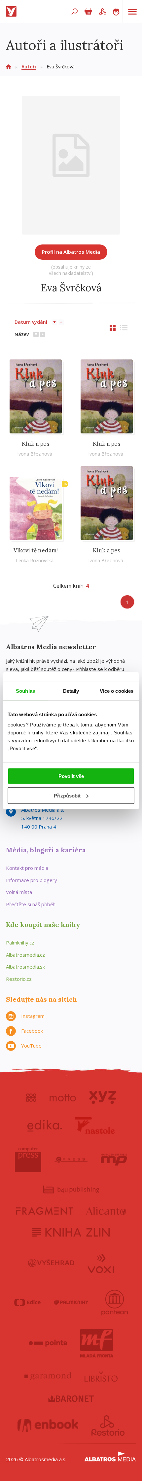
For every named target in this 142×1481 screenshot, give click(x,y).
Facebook (32, 1030)
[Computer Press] (28, 1159)
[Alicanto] (106, 1211)
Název (22, 334)
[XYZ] (103, 1097)
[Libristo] (101, 1376)
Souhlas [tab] (25, 690)
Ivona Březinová (34, 454)
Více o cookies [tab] (116, 690)
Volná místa (19, 892)
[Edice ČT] (27, 1302)
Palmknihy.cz (20, 942)
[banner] (12, 11)
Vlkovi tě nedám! (36, 550)
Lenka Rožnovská (34, 560)
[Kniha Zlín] (71, 1232)
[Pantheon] (114, 1302)
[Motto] (63, 1097)
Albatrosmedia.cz (25, 954)
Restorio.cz (19, 979)
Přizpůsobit (67, 795)
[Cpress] (71, 1159)
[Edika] (44, 1125)
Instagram (33, 1016)
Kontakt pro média (27, 868)
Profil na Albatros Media (71, 251)
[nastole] (94, 1125)
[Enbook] (48, 1425)
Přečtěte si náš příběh (30, 904)
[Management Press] (114, 1159)
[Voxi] (101, 1263)
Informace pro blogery (31, 880)
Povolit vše (71, 776)
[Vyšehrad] (51, 1263)
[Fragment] (45, 1211)
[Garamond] (48, 1376)
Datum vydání (31, 322)
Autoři (28, 66)
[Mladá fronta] (97, 1343)
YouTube (31, 1045)
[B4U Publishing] (71, 1189)
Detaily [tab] (71, 690)
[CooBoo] (31, 1097)
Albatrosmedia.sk (25, 966)
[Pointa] (48, 1343)
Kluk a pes (35, 443)
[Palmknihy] (71, 1302)
